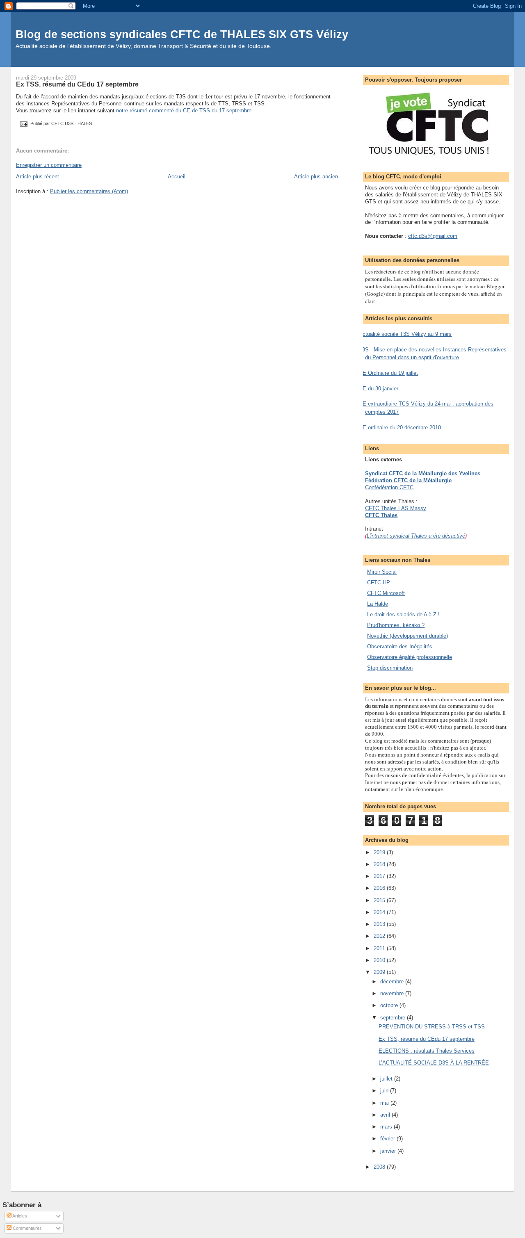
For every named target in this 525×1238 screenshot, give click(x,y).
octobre (389, 1005)
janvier (388, 1151)
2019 (380, 852)
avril (386, 1115)
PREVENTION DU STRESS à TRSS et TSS (432, 1027)
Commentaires (26, 1228)
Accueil (176, 176)
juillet (387, 1079)
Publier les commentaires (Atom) (89, 191)
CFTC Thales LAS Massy (395, 508)
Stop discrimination (390, 668)
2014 (380, 912)
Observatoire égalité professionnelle (409, 657)
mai (385, 1103)
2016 (380, 888)
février (388, 1138)
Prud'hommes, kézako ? (396, 625)
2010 (380, 960)
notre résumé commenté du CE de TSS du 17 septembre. (184, 110)
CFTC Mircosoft (386, 593)
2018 (380, 864)
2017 (380, 876)
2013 (380, 924)
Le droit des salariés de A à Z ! (403, 614)
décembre (392, 981)
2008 (380, 1167)
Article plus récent (37, 176)
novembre (392, 993)
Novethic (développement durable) (407, 636)
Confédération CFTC (389, 487)
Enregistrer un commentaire (49, 165)
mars (387, 1127)
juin (385, 1091)
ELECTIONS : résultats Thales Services (427, 1051)
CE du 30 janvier (378, 388)
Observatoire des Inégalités (399, 646)
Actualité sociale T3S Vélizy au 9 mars (405, 334)
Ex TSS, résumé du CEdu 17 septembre (77, 84)
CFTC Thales (381, 515)
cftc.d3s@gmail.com (432, 236)
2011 (380, 948)
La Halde (377, 604)
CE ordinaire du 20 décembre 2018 (400, 427)
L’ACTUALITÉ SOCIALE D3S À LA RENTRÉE (434, 1063)
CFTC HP (378, 582)
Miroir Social (382, 572)
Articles (19, 1215)
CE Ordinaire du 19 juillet (388, 373)
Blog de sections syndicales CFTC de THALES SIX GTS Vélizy (182, 34)
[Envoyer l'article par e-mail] (23, 123)
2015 (380, 900)
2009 (380, 972)
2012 (380, 936)
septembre (393, 1018)
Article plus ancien (316, 176)
